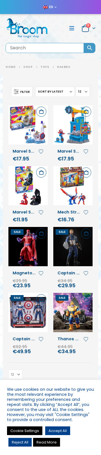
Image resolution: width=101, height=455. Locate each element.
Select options (41, 112)
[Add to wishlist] (40, 151)
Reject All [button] (20, 442)
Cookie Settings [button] (24, 430)
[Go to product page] (28, 124)
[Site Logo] (27, 28)
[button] (73, 28)
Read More (46, 442)
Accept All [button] (58, 430)
